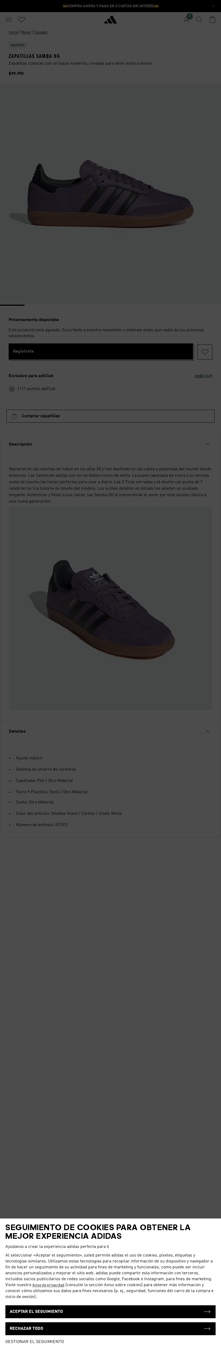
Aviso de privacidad (48, 1285)
